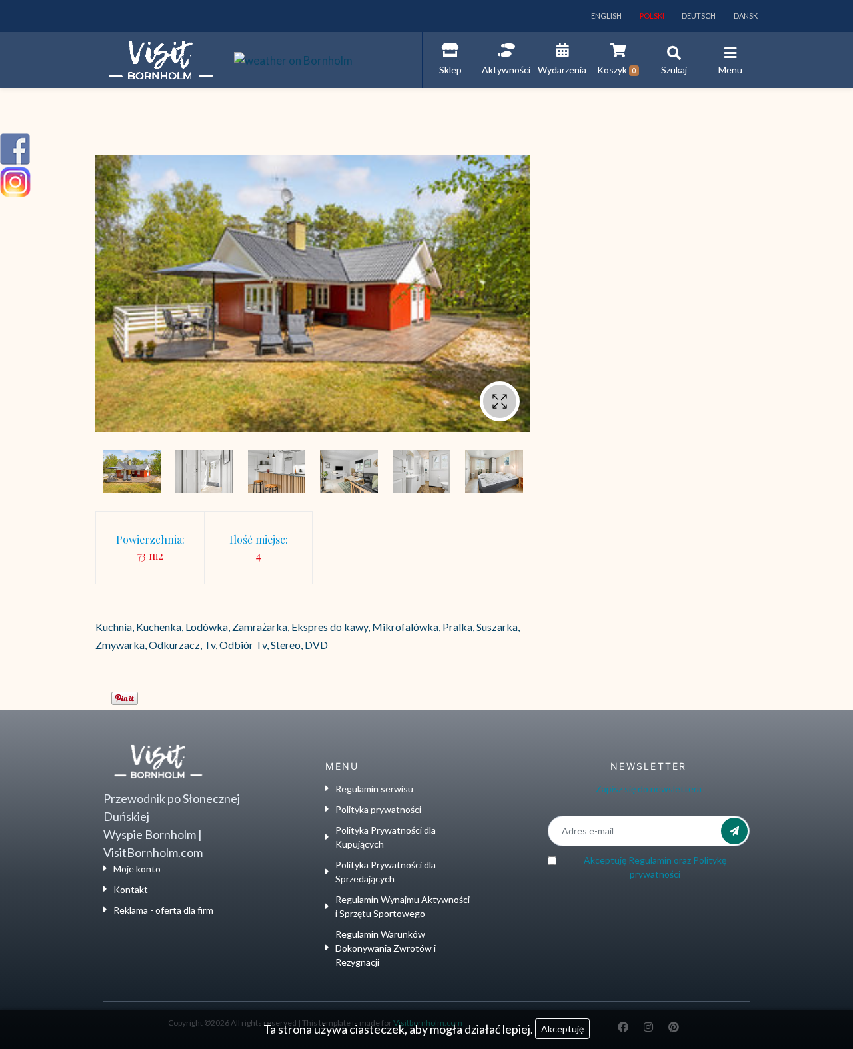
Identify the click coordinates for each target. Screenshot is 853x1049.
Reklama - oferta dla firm (163, 910)
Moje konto (137, 868)
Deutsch (698, 15)
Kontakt (130, 889)
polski (651, 15)
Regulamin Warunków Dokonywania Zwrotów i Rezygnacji (385, 948)
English (606, 15)
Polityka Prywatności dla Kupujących (385, 837)
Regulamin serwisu (374, 788)
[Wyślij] (734, 831)
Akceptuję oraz (655, 867)
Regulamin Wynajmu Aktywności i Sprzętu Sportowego (402, 906)
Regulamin (650, 860)
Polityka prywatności (378, 809)
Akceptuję (562, 1028)
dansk (745, 15)
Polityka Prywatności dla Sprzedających (385, 871)
